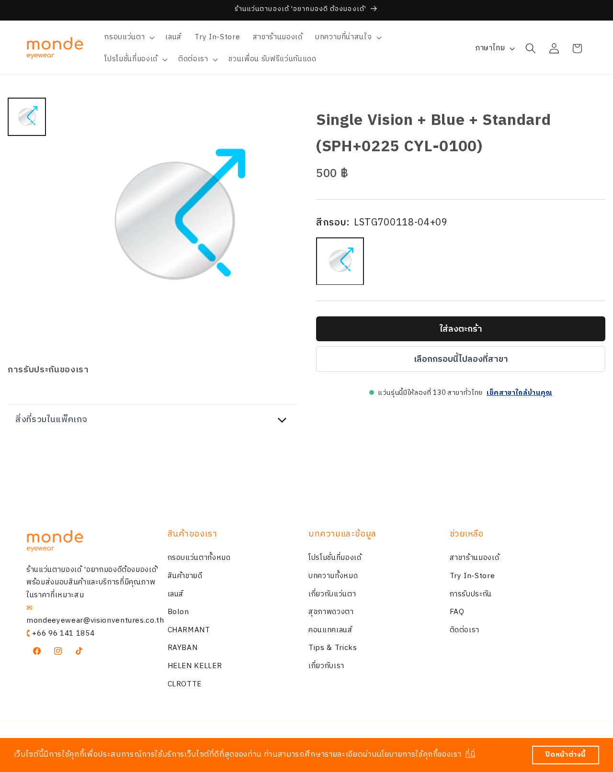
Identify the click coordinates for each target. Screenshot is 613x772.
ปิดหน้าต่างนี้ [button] (565, 755)
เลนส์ (176, 594)
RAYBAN (183, 648)
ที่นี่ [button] (470, 754)
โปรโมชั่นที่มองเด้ (335, 558)
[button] (128, 37)
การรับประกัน (471, 594)
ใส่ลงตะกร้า (461, 329)
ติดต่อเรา (465, 630)
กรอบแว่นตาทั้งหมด (199, 558)
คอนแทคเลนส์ (330, 630)
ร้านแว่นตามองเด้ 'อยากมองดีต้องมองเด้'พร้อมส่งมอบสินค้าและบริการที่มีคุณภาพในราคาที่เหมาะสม (92, 582)
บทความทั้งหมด (333, 576)
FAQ (457, 612)
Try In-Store (472, 576)
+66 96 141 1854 (63, 633)
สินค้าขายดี (185, 576)
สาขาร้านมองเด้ (474, 558)
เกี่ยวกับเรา (326, 666)
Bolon (178, 612)
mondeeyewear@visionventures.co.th (95, 621)
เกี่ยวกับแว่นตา (332, 594)
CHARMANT (189, 630)
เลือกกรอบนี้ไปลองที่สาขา (461, 359)
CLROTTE (185, 684)
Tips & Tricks (332, 648)
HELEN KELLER (195, 666)
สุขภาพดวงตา (331, 612)
